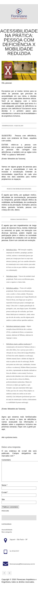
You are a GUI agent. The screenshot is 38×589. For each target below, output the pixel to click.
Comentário (6, 460)
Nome (4, 485)
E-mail (5, 492)
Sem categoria (7, 532)
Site (3, 499)
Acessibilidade (7, 529)
